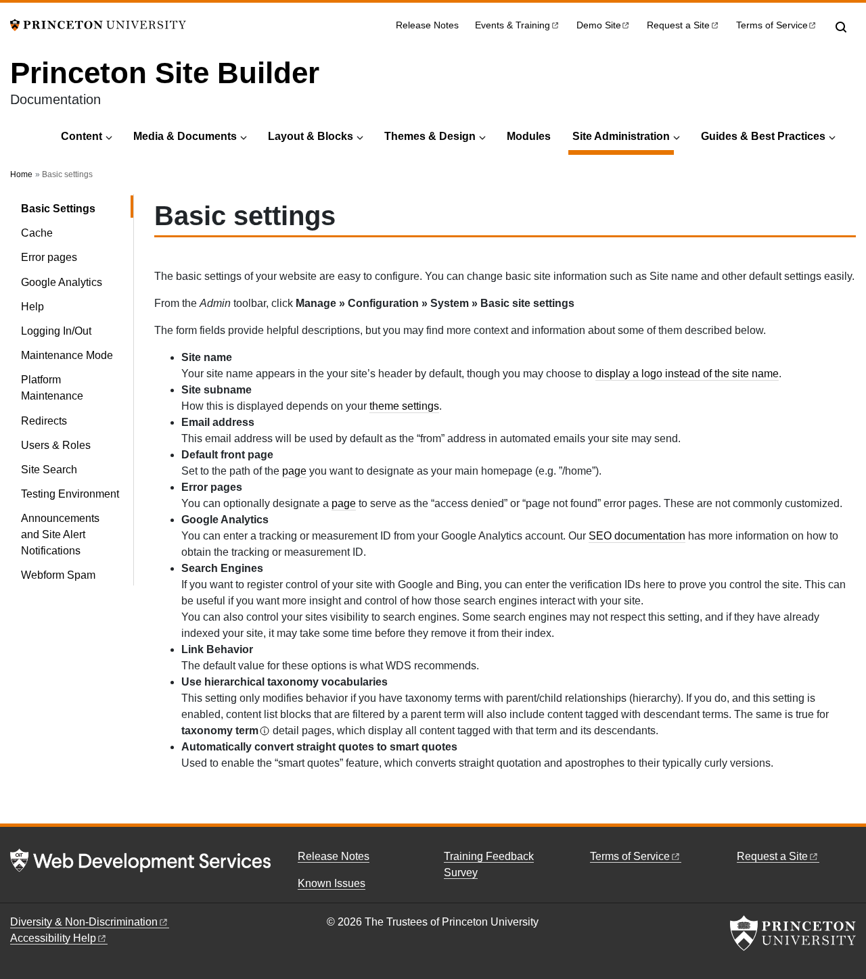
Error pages (49, 257)
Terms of (772, 25)
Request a (678, 25)
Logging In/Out (56, 331)
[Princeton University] (98, 24)
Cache (37, 233)
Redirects (44, 421)
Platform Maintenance (52, 388)
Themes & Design (430, 136)
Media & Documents (185, 136)
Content (81, 136)
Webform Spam (58, 575)
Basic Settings (77, 208)
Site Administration (623, 136)
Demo (598, 25)
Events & (512, 25)
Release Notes (427, 25)
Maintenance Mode (67, 355)
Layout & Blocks (310, 136)
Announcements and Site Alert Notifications (60, 534)
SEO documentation (637, 536)
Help (32, 306)
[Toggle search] (840, 27)
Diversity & (84, 922)
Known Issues (331, 883)
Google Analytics (61, 282)
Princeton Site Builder (164, 72)
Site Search (49, 469)
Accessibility (53, 938)
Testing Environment (70, 494)
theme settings (404, 406)
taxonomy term (219, 730)
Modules (529, 136)
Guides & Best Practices (763, 136)
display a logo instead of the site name (687, 373)
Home (21, 174)
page (294, 471)
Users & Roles (56, 445)
